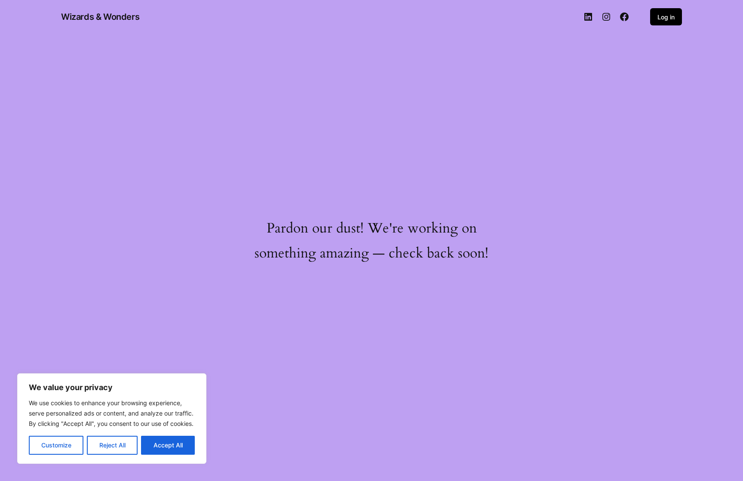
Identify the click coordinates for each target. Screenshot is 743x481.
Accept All (168, 445)
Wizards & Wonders (100, 17)
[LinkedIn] (588, 17)
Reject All (112, 445)
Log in (666, 17)
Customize (56, 445)
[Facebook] (624, 17)
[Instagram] (606, 17)
